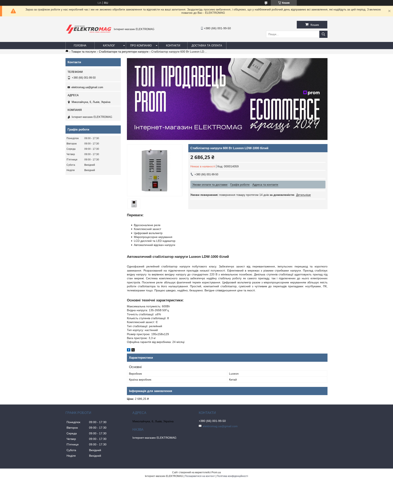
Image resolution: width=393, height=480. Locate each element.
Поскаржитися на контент (200, 476)
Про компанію (141, 45)
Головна (80, 45)
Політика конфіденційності (232, 476)
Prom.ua (216, 472)
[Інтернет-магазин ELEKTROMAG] (89, 34)
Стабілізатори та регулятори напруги (123, 51)
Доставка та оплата (207, 45)
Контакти (173, 45)
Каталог (109, 45)
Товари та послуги (83, 51)
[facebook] (128, 350)
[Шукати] (323, 34)
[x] (133, 350)
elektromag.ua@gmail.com (87, 87)
